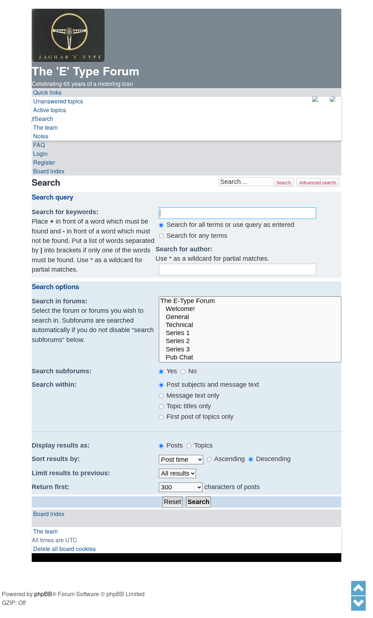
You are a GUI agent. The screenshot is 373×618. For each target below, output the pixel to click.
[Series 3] (250, 350)
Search (283, 182)
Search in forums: (59, 301)
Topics (202, 445)
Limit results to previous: (71, 473)
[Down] (358, 603)
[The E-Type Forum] (250, 301)
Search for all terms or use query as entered (229, 224)
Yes (171, 371)
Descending (272, 458)
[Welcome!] (250, 309)
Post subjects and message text (212, 384)
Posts (174, 445)
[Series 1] (250, 333)
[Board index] (68, 35)
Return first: (50, 487)
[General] (250, 317)
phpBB (43, 594)
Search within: (54, 384)
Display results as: (61, 445)
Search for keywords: (65, 212)
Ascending (229, 458)
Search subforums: (61, 371)
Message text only (192, 395)
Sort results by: (56, 458)
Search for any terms (196, 235)
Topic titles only (188, 406)
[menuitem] (57, 101)
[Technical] (250, 325)
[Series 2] (250, 341)
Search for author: (184, 249)
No (191, 371)
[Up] (358, 588)
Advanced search (317, 182)
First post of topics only (199, 416)
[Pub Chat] (250, 358)
